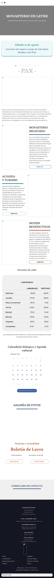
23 (13, 379)
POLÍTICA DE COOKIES (22, 570)
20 (31, 375)
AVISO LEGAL (20, 568)
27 (31, 379)
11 (22, 370)
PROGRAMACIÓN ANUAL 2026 (27, 390)
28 (36, 379)
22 (41, 375)
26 (27, 379)
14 (36, 370)
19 (27, 375)
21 (36, 375)
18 (22, 375)
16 (13, 375)
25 (22, 379)
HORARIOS (30, 556)
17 (17, 375)
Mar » (37, 384)
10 (17, 370)
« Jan (18, 384)
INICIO (4, 556)
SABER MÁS (39, 166)
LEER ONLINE (14, 461)
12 (27, 370)
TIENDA (29, 563)
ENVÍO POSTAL (39, 461)
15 (40, 370)
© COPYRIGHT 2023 (33, 570)
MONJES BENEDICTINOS (8, 561)
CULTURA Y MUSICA (32, 558)
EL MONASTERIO (6, 558)
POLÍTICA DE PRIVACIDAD (31, 568)
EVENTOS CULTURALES (32, 561)
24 (18, 379)
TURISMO (4, 563)
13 (31, 370)
